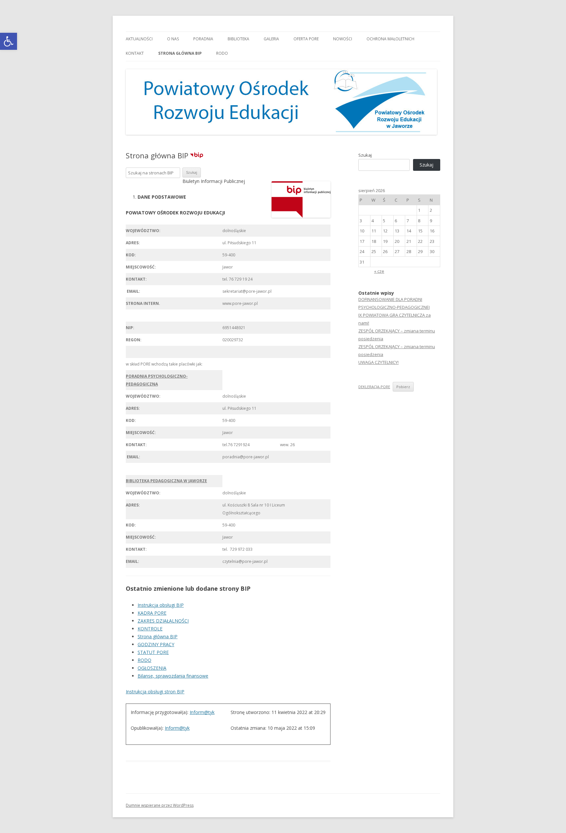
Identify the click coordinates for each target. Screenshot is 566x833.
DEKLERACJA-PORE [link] (374, 386)
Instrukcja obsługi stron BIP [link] (155, 691)
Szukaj (365, 155)
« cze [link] (379, 271)
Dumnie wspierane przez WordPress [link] (160, 805)
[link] (8, 41)
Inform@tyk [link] (202, 712)
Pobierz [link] (403, 386)
